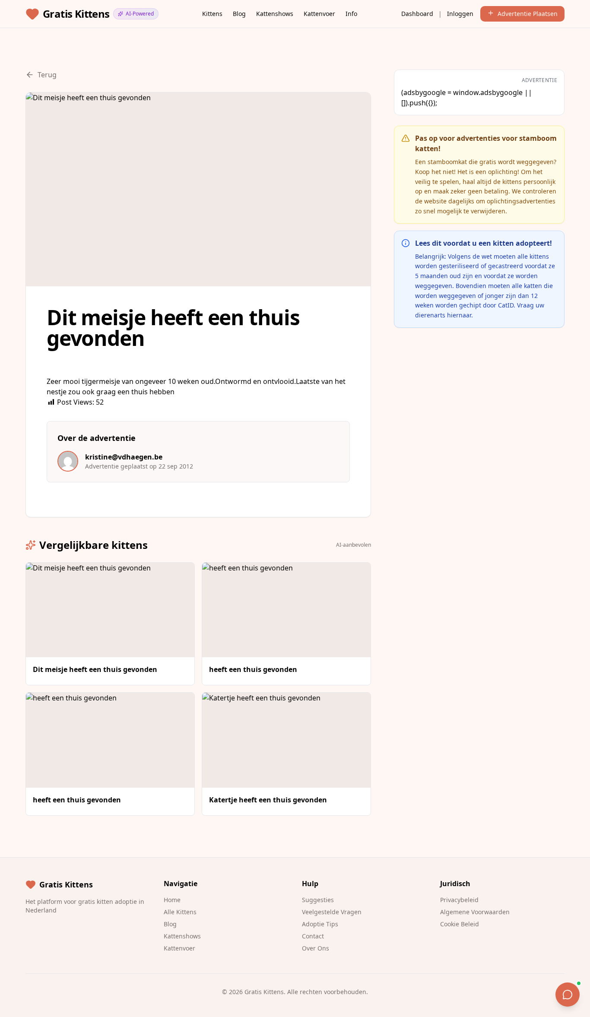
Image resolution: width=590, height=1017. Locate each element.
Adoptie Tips (320, 924)
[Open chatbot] (567, 994)
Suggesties (318, 900)
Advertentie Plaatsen (528, 14)
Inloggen (460, 14)
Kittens (212, 14)
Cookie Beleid (459, 924)
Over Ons (315, 948)
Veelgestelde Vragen (332, 912)
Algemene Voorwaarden (475, 912)
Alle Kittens (180, 912)
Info (351, 14)
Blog (239, 14)
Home (172, 900)
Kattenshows (274, 14)
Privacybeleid (459, 900)
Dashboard (417, 14)
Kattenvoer (319, 14)
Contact (313, 936)
